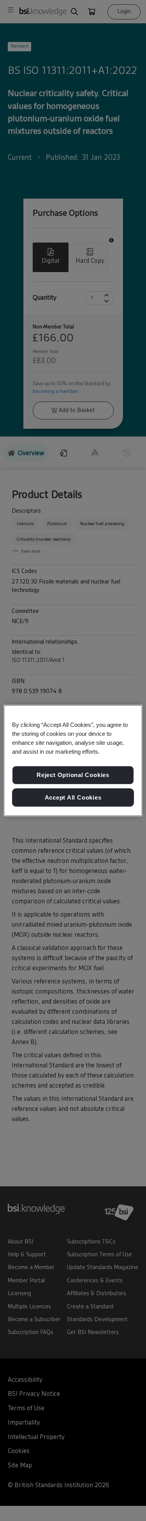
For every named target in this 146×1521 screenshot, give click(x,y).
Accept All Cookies (73, 797)
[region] (73, 761)
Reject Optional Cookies (73, 775)
